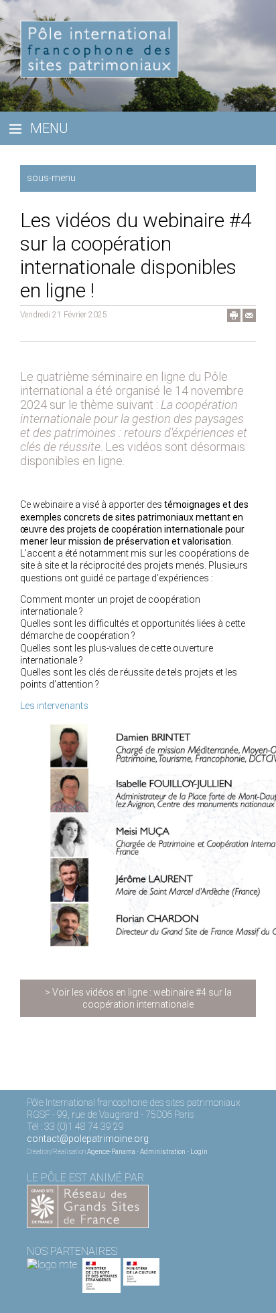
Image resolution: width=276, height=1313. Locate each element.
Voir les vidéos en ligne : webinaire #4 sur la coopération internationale (142, 998)
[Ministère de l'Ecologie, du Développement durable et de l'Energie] (52, 1264)
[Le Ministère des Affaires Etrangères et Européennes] (141, 1264)
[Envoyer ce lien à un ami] (249, 318)
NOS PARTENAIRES (72, 1251)
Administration (163, 1151)
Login (199, 1151)
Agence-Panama (111, 1151)
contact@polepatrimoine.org (88, 1138)
